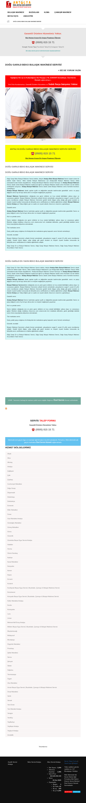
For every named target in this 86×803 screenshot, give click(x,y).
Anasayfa (8, 21)
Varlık (9, 696)
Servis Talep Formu (71, 761)
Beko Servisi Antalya (34, 762)
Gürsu (9, 531)
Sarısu (9, 657)
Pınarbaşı (10, 648)
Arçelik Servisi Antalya (12, 763)
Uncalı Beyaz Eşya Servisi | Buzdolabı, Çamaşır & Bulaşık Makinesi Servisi (32, 687)
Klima (46, 12)
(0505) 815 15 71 (45, 42)
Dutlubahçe (11, 501)
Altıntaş (9, 462)
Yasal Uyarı (68, 763)
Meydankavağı (12, 631)
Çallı (8, 475)
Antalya (9, 466)
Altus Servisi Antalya (54, 762)
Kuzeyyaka (11, 609)
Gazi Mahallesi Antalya (14, 518)
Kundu (9, 605)
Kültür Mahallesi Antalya (15, 601)
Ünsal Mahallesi (12, 692)
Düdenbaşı (11, 497)
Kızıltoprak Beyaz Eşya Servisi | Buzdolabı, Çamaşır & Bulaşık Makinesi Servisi (33, 588)
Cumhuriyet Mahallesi (14, 484)
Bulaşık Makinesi (16, 12)
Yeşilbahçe (11, 722)
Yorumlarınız (43, 746)
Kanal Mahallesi (12, 562)
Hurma (9, 549)
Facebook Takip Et (43, 47)
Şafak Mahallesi (12, 653)
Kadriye (9, 557)
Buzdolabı (34, 12)
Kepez (9, 575)
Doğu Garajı (11, 488)
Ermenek (10, 505)
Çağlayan (10, 471)
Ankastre (28, 16)
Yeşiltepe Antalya (13, 726)
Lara (8, 614)
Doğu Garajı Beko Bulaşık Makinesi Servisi (29, 167)
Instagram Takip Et (57, 47)
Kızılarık (10, 583)
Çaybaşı (10, 479)
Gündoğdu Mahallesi (14, 523)
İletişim (75, 763)
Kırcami (9, 579)
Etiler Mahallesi (12, 510)
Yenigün (10, 713)
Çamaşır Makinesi (62, 12)
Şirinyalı (10, 661)
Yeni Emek (10, 705)
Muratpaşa (11, 640)
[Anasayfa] (18, 4)
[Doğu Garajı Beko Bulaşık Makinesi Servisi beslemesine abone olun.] (43, 408)
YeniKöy (10, 718)
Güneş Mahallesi (13, 527)
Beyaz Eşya (13, 16)
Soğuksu (10, 670)
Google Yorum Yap (29, 47)
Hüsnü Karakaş (12, 553)
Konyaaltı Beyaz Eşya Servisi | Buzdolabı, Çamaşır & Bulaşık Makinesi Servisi (33, 596)
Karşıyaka (10, 566)
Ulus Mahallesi (12, 683)
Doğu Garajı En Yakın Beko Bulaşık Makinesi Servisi (34, 261)
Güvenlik (10, 536)
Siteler (9, 666)
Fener (9, 514)
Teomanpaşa (11, 674)
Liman (9, 618)
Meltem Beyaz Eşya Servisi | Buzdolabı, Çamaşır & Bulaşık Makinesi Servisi (32, 627)
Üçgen (9, 679)
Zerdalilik (10, 735)
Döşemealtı (11, 492)
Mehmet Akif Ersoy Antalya (16, 622)
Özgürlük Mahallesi (13, 644)
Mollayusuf (11, 635)
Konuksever (11, 592)
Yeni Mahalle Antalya (14, 709)
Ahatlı (9, 454)
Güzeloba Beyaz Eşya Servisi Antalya (19, 540)
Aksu (9, 458)
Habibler (10, 544)
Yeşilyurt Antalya (12, 731)
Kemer (9, 570)
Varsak (9, 700)
